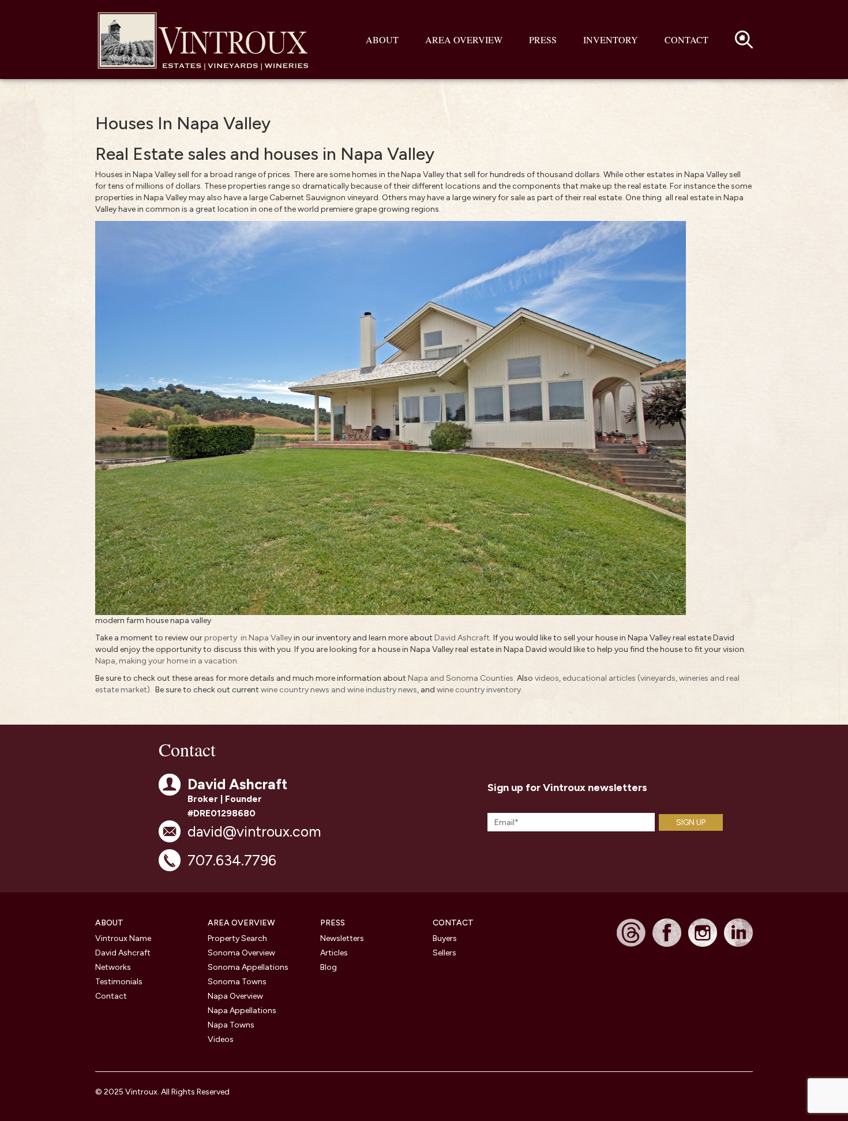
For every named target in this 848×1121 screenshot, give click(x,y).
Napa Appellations (242, 1010)
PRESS (332, 923)
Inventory (610, 39)
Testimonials (118, 982)
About (382, 39)
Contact (686, 39)
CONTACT (453, 923)
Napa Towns (231, 1025)
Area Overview (463, 39)
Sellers (444, 953)
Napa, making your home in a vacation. (167, 661)
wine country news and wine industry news (339, 690)
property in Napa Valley (248, 638)
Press (543, 39)
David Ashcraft (462, 638)
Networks (113, 967)
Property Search (237, 938)
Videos (221, 1039)
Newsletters (342, 938)
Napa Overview (235, 996)
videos (547, 678)
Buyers (445, 938)
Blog (328, 967)
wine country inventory (479, 690)
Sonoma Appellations (248, 967)
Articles (334, 953)
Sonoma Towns (237, 982)
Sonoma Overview (241, 953)
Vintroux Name (123, 938)
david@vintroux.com (254, 831)
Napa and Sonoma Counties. (461, 678)
